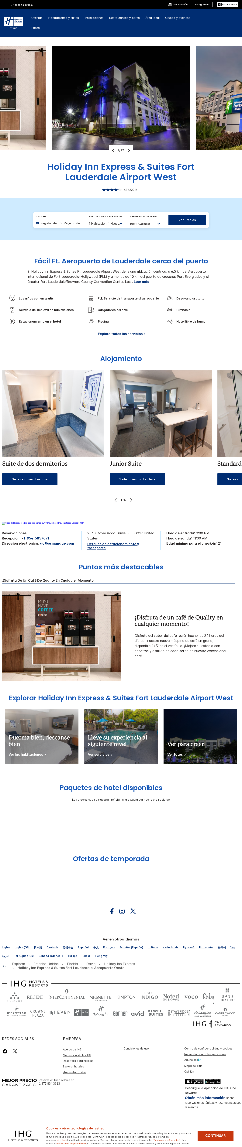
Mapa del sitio (193, 1065)
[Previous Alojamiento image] (116, 500)
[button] (227, 4)
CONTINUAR (215, 1135)
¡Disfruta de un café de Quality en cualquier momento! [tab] (48, 580)
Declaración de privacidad (70, 1143)
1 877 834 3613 (49, 1083)
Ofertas (37, 18)
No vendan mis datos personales (205, 1054)
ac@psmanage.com (57, 543)
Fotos (35, 28)
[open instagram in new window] (120, 911)
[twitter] (15, 1051)
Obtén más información (205, 1098)
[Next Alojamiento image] (131, 500)
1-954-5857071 (36, 538)
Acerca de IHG (72, 1049)
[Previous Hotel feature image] (114, 150)
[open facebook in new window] (110, 911)
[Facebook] (6, 1051)
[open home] (6, 966)
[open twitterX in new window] (131, 911)
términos (62, 1140)
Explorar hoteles (73, 1066)
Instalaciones (94, 18)
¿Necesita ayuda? (74, 1072)
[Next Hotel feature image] (128, 150)
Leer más (141, 282)
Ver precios (187, 220)
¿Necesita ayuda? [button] (22, 4)
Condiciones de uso (136, 1048)
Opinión (189, 1071)
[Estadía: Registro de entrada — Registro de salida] (58, 223)
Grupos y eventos (177, 18)
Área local (152, 18)
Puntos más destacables (121, 567)
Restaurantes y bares (124, 18)
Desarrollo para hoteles (78, 1060)
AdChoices (191, 1059)
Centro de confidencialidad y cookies (208, 1048)
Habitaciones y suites (63, 18)
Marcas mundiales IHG (77, 1055)
